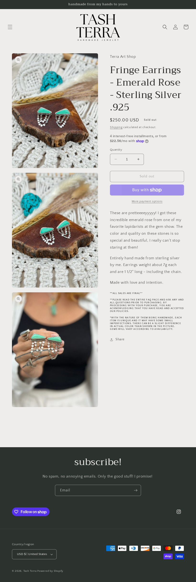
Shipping (116, 127)
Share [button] (120, 339)
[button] (10, 27)
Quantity (116, 149)
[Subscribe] (135, 490)
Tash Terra (30, 571)
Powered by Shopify (50, 571)
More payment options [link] (147, 201)
